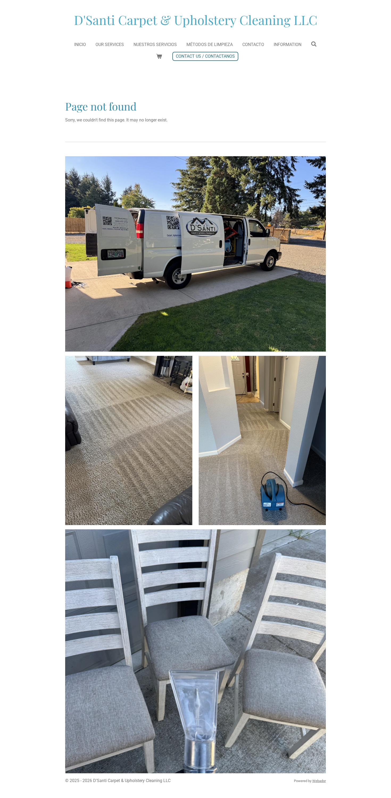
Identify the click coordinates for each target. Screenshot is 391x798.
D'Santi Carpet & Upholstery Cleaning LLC (195, 19)
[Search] (313, 44)
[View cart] (159, 56)
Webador (319, 781)
